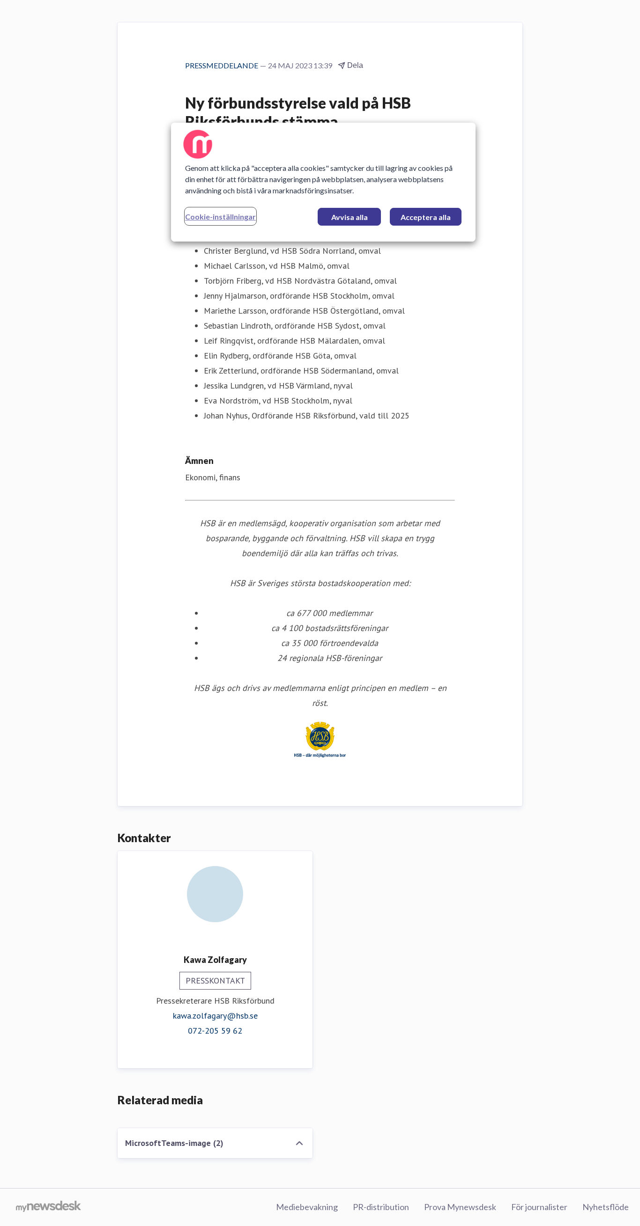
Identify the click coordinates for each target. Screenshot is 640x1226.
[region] (323, 182)
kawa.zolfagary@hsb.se (215, 1015)
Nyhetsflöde (605, 1207)
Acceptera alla (426, 217)
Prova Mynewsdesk (460, 1207)
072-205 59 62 (215, 1030)
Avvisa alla (349, 217)
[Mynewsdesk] (48, 1207)
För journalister (539, 1207)
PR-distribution (381, 1207)
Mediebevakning (307, 1207)
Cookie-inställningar (220, 216)
